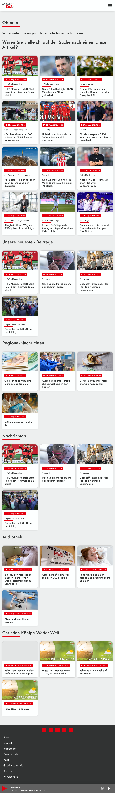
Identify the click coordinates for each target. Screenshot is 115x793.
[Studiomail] (64, 730)
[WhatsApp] (44, 730)
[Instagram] (57, 730)
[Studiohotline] (71, 730)
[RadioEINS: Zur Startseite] (54, 5)
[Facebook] (51, 730)
